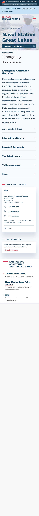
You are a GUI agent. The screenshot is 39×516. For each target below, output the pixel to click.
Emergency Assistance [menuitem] (14, 46)
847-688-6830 (14, 207)
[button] (19, 4)
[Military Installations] (11, 19)
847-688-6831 (14, 211)
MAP (10, 228)
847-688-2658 (14, 216)
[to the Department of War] (3, 1)
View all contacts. (11, 250)
